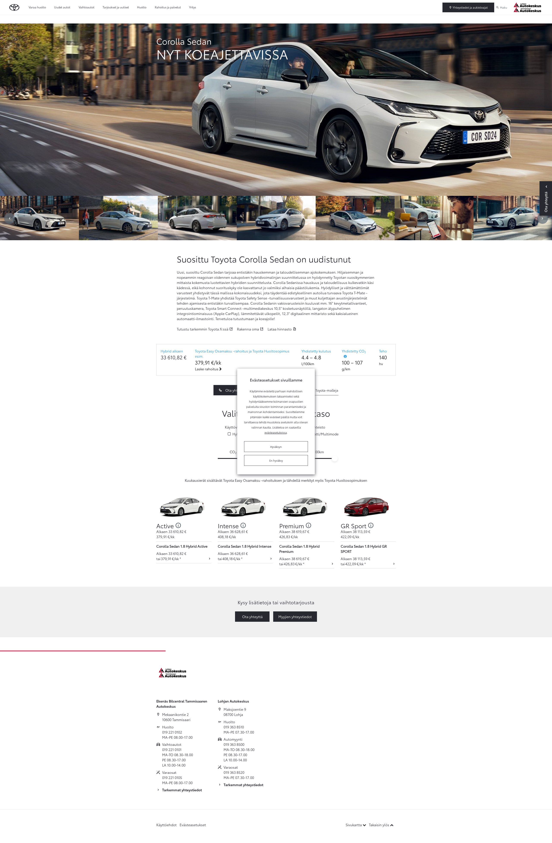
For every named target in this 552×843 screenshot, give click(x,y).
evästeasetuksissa (276, 432)
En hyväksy (276, 460)
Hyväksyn (276, 447)
